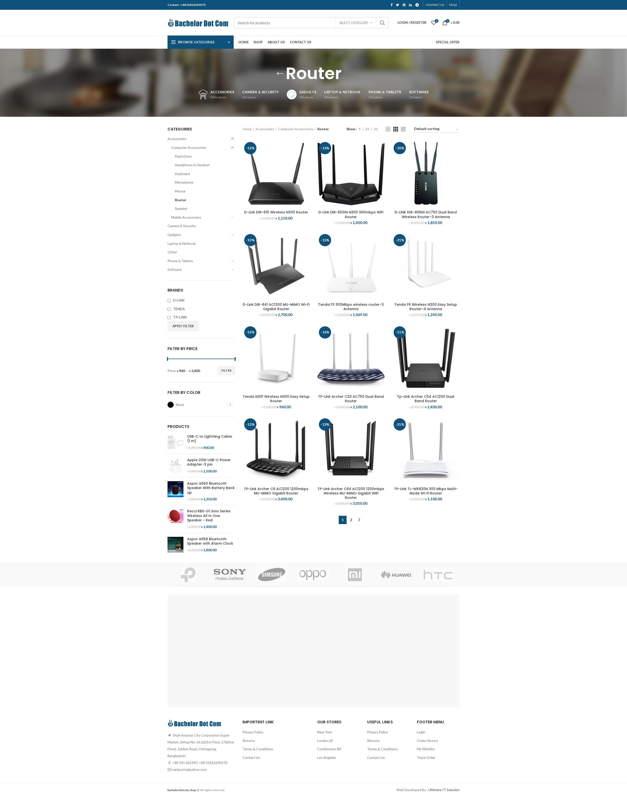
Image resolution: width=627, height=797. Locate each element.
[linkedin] (410, 5)
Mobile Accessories (186, 217)
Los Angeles (326, 757)
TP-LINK (180, 317)
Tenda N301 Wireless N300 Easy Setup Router (276, 398)
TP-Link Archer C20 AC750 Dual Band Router (351, 398)
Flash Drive (183, 156)
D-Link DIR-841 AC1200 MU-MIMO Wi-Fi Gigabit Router (276, 306)
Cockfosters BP (329, 749)
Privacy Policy (252, 732)
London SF (325, 740)
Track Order (426, 757)
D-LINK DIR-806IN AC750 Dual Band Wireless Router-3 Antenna (426, 214)
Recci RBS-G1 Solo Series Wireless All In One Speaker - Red (208, 515)
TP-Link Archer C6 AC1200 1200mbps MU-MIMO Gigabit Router (276, 491)
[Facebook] (391, 5)
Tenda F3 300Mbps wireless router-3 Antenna (351, 306)
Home (247, 129)
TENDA (179, 309)
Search (382, 22)
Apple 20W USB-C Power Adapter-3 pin (209, 462)
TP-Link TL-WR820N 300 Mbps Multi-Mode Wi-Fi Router (426, 491)
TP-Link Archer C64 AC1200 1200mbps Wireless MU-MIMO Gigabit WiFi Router (350, 493)
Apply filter (183, 326)
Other (172, 252)
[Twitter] (397, 5)
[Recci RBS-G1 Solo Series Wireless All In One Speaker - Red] (175, 519)
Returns (248, 740)
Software (175, 269)
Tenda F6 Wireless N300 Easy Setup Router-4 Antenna (425, 306)
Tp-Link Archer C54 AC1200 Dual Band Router (425, 398)
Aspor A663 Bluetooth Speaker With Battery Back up (211, 488)
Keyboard (182, 174)
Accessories (264, 129)
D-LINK (179, 300)
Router (180, 200)
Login (421, 732)
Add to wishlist (306, 170)
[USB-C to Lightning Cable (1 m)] (175, 442)
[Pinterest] (404, 5)
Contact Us (251, 757)
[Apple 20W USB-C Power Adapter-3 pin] (175, 466)
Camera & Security (182, 226)
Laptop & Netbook (182, 243)
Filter (226, 370)
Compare (306, 148)
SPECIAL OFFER (447, 42)
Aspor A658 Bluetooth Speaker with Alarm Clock (210, 541)
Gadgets (174, 235)
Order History (427, 740)
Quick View (306, 159)
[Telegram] (417, 5)
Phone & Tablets (180, 261)
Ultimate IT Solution (443, 790)
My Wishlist (426, 749)
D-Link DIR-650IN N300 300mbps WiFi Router (350, 214)
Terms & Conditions (257, 749)
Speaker (181, 208)
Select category (353, 23)
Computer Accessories (296, 129)
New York (324, 732)
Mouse (180, 191)
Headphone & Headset (192, 165)
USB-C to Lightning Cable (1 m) (209, 438)
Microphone (184, 182)
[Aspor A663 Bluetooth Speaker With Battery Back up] (175, 491)
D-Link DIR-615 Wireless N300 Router (276, 212)
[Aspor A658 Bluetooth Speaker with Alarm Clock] (175, 545)
